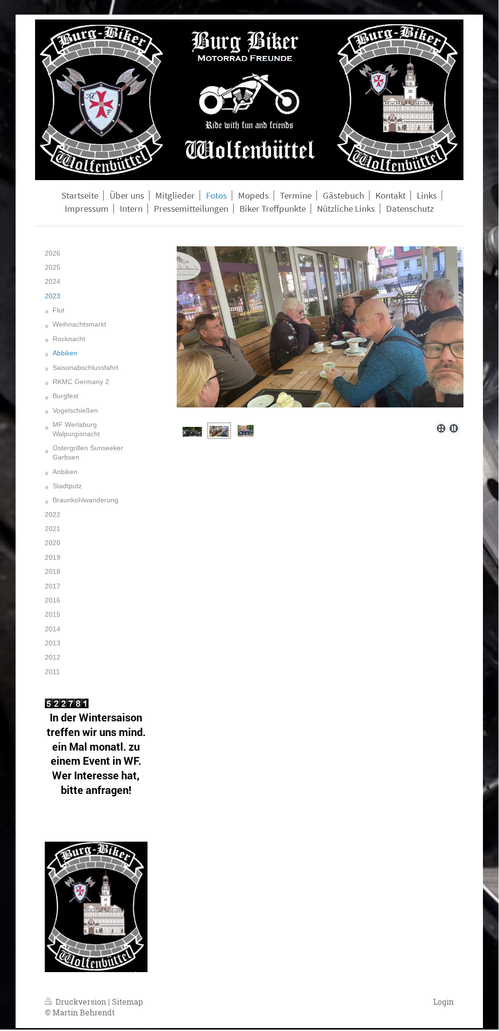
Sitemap (127, 1001)
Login (443, 1001)
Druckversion (81, 1001)
